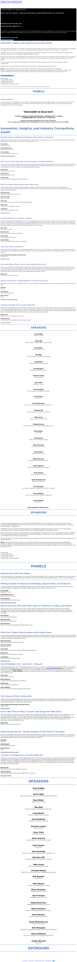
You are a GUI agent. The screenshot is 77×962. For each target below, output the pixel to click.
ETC (65, 222)
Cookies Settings (48, 960)
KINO (15, 249)
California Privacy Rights (39, 960)
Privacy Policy (31, 960)
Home (8, 6)
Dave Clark (32, 222)
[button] (7, 40)
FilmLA (2, 141)
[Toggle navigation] (1, 4)
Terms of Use (25, 960)
